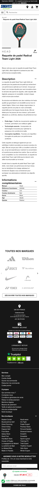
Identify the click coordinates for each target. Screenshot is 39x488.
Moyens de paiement (9, 404)
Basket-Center (7, 419)
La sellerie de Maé (8, 446)
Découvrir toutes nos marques (19, 295)
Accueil (4, 17)
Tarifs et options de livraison (11, 407)
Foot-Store (5, 431)
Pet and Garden (26, 429)
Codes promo (6, 385)
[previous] (1, 273)
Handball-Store (7, 438)
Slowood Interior (26, 431)
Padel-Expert (25, 424)
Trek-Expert (24, 443)
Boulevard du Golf (8, 422)
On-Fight (23, 422)
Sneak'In (23, 434)
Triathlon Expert (26, 446)
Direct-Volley (6, 426)
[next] (37, 273)
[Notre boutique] (27, 7)
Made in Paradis (7, 450)
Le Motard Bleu (7, 448)
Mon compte (6, 376)
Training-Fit (24, 441)
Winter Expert (25, 450)
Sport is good (25, 438)
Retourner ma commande (11, 383)
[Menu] (2, 12)
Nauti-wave (24, 419)
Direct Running (7, 424)
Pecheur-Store (25, 426)
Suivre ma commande (9, 380)
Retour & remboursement (10, 400)
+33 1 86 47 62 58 (19, 319)
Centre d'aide (6, 378)
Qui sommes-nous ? (9, 392)
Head (6, 51)
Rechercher (13, 12)
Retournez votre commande (19, 350)
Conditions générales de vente (12, 397)
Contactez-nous (19, 312)
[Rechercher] (7, 12)
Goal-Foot (5, 436)
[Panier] (37, 7)
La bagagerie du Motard (10, 443)
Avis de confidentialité (9, 409)
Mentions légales (8, 402)
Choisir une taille (19, 485)
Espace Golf (6, 429)
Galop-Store (6, 434)
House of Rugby (7, 441)
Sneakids (23, 436)
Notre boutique (7, 412)
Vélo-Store (24, 448)
